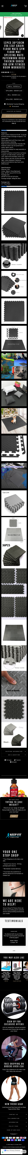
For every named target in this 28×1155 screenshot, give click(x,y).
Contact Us (13, 1114)
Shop (14, 816)
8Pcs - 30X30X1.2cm (14, 95)
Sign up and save (13, 1130)
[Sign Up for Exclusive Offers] (14, 1006)
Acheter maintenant (14, 116)
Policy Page (13, 1126)
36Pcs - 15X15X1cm (14, 86)
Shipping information (14, 751)
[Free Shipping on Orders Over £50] (14, 1048)
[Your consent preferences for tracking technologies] (2, 1152)
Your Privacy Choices (13, 1150)
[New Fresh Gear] (14, 1088)
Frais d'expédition (7, 76)
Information (13, 1122)
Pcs (14, 83)
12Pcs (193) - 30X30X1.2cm (14, 99)
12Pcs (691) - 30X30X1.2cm (14, 90)
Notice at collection (8, 1153)
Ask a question (14, 754)
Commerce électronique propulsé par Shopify (14, 1147)
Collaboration (14, 1118)
